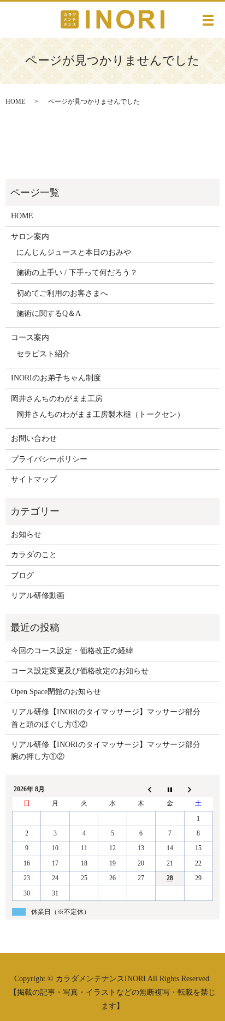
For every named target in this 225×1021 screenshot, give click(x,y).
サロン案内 (30, 236)
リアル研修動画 (37, 596)
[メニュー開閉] (208, 20)
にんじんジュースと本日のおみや (73, 252)
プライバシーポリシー (49, 459)
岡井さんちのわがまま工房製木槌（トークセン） (100, 414)
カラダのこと (34, 555)
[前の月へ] (141, 789)
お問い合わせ (34, 438)
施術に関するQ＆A (48, 313)
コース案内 (30, 337)
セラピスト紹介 (43, 354)
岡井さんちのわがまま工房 (57, 399)
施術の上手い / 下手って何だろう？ (77, 272)
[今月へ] (170, 789)
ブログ (22, 575)
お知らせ (26, 534)
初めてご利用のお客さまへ (62, 293)
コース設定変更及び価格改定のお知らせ (80, 671)
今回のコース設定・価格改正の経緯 (72, 651)
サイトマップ (34, 479)
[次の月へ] (198, 789)
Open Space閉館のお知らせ (56, 692)
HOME (15, 101)
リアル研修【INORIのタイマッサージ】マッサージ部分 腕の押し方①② (109, 751)
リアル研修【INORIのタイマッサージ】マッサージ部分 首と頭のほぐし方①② (109, 718)
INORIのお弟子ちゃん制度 (56, 378)
